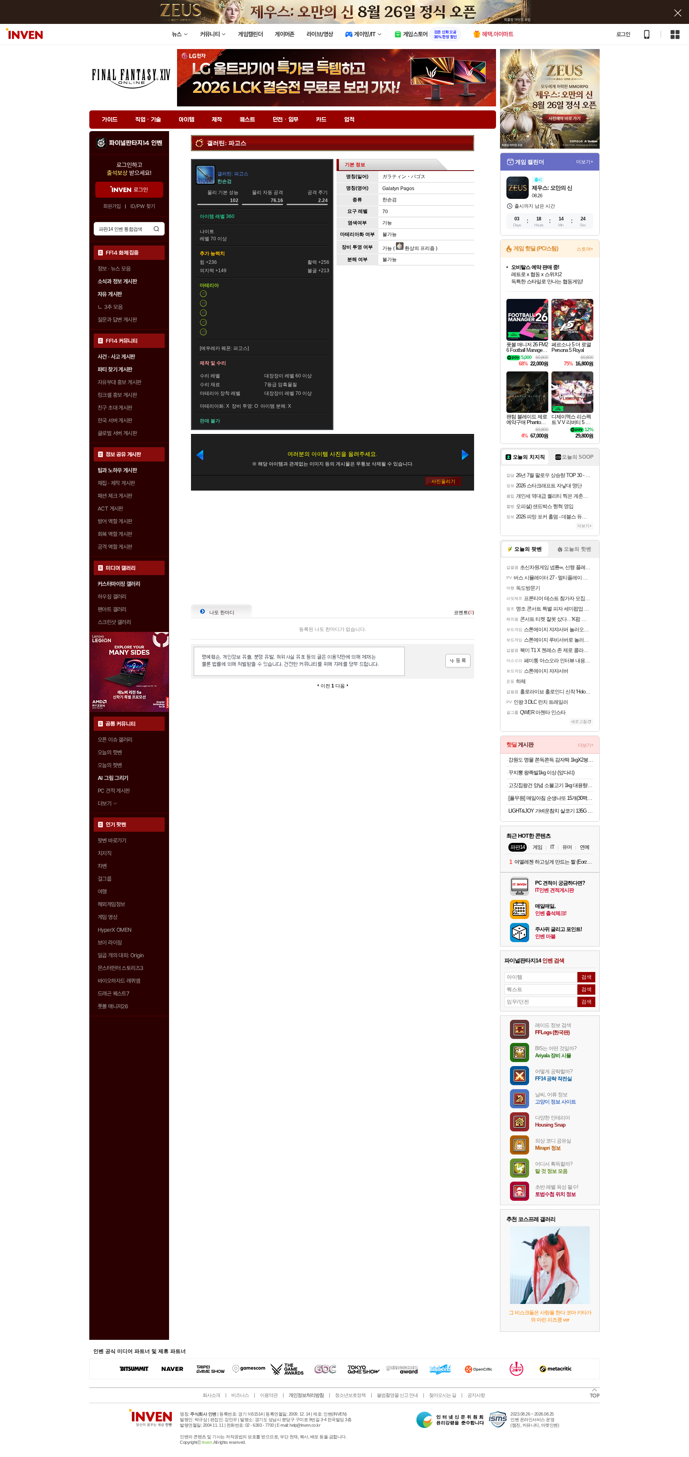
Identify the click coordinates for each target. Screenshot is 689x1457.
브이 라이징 (110, 942)
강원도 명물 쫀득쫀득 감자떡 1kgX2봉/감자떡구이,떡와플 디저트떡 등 (550, 760)
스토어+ (585, 249)
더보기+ (584, 161)
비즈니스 (240, 1395)
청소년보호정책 (350, 1395)
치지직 (104, 853)
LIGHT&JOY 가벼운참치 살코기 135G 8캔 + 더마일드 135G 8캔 (550, 811)
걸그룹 (104, 879)
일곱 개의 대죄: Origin (121, 955)
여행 (102, 891)
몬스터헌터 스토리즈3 (120, 968)
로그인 (623, 34)
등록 (457, 661)
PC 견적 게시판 (114, 790)
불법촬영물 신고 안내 (397, 1395)
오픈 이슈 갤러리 (115, 739)
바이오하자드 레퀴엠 (119, 981)
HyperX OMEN (114, 930)
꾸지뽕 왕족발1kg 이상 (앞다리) (541, 773)
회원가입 (112, 206)
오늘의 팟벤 (110, 765)
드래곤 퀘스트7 (113, 993)
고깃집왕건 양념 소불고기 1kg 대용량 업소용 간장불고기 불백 (550, 785)
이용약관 (269, 1395)
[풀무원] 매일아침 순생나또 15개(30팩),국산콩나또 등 (550, 798)
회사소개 (211, 1395)
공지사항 (476, 1395)
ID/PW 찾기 (142, 206)
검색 (156, 228)
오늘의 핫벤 (110, 752)
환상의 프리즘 (419, 248)
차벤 (102, 866)
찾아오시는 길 (442, 1395)
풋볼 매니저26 (113, 1006)
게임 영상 (107, 917)
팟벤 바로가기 (112, 840)
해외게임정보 (111, 904)
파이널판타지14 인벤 (135, 143)
